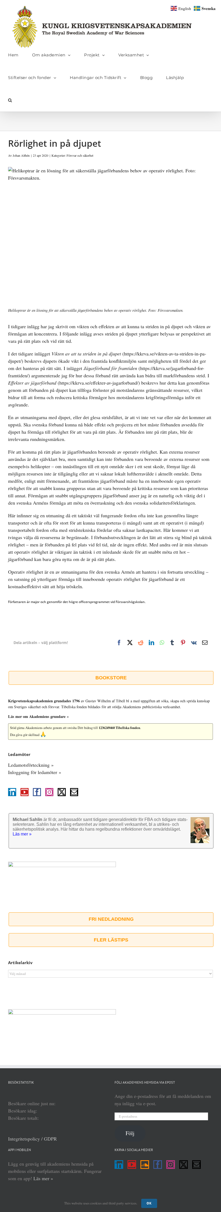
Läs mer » (43, 1178)
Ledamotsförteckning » (31, 765)
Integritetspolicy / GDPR (32, 1138)
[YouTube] (24, 792)
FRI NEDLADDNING (111, 919)
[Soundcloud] (144, 1164)
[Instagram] (49, 792)
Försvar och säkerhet (80, 155)
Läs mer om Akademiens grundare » (38, 716)
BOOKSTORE (111, 677)
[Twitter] (62, 792)
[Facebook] (37, 792)
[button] (10, 100)
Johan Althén (21, 155)
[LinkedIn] (12, 792)
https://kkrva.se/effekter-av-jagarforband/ (98, 382)
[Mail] (74, 792)
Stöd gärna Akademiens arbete (31, 727)
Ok (149, 1203)
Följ (130, 1133)
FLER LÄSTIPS (111, 940)
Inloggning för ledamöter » (34, 772)
